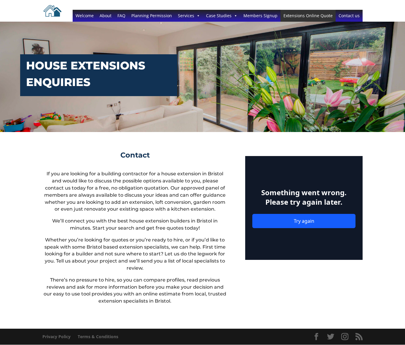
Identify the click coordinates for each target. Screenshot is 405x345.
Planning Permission (151, 15)
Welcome (85, 15)
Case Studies (219, 15)
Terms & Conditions (98, 336)
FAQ (121, 15)
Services (186, 15)
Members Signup (260, 15)
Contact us (349, 15)
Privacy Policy (56, 336)
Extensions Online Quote (308, 15)
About (105, 15)
